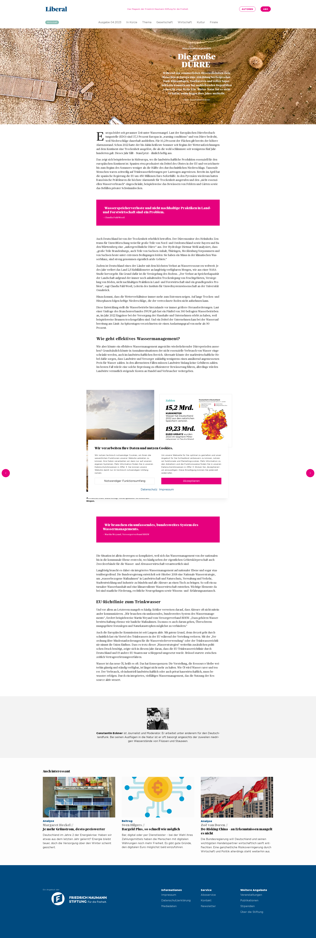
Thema (146, 22)
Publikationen (249, 900)
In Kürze (131, 22)
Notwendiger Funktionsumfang (124, 481)
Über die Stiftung (251, 912)
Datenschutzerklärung (176, 900)
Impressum (168, 895)
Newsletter (208, 906)
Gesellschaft (164, 22)
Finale (214, 22)
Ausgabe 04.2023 (109, 22)
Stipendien (247, 906)
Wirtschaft (185, 22)
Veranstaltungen (251, 895)
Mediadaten (169, 906)
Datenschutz (149, 489)
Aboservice (208, 895)
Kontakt (206, 900)
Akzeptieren (191, 481)
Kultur (201, 22)
